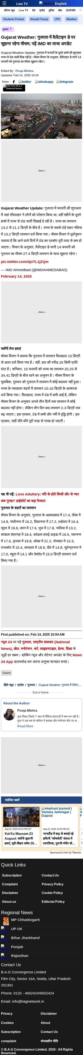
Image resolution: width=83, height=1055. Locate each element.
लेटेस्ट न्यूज (9, 10)
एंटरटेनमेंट (71, 10)
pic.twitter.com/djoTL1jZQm (25, 262)
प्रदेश (42, 10)
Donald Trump (39, 19)
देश (33, 10)
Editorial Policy (53, 901)
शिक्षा (69, 649)
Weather (71, 19)
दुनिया (51, 10)
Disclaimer (10, 893)
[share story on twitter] (25, 81)
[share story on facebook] (14, 81)
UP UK (16, 929)
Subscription (12, 875)
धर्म (36, 649)
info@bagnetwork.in (28, 1001)
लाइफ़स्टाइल (48, 649)
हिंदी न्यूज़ (9, 685)
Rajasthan (19, 956)
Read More (25, 726)
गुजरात (5, 29)
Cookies (7, 1023)
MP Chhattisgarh (25, 920)
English (61, 3)
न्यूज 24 (7, 642)
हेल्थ (61, 649)
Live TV (22, 4)
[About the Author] (9, 715)
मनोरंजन (26, 649)
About (45, 1023)
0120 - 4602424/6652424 (33, 993)
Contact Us (50, 875)
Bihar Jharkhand (25, 938)
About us (9, 901)
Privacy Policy (52, 884)
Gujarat (6, 673)
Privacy (6, 1013)
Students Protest (13, 19)
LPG (57, 19)
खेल (60, 10)
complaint (8, 1041)
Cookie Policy (52, 893)
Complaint (10, 884)
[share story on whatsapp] (44, 81)
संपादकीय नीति (49, 1041)
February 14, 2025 (16, 276)
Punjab (17, 947)
